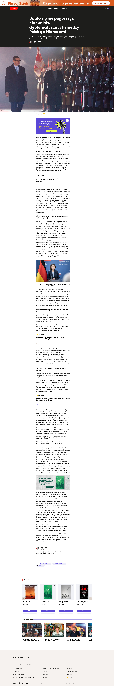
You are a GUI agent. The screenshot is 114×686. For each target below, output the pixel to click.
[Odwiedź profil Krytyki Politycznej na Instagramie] (22, 683)
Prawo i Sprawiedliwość (59, 563)
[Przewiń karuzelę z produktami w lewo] (23, 598)
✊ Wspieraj (69, 677)
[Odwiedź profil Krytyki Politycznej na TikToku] (24, 683)
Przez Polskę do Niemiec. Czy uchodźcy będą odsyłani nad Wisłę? (50, 338)
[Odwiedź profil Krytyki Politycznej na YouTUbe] (27, 683)
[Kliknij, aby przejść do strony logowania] (105, 8)
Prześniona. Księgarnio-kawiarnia (51, 668)
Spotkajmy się (46, 677)
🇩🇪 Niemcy (39, 565)
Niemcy (31, 14)
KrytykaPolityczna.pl (17, 668)
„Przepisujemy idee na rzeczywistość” (22, 665)
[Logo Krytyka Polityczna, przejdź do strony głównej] (57, 8)
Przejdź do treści (7, 3)
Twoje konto (69, 674)
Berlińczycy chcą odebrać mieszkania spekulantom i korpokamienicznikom (53, 399)
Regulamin (69, 668)
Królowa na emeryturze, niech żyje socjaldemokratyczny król (47, 178)
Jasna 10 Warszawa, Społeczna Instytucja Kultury (24, 677)
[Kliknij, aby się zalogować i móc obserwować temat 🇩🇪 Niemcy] (43, 565)
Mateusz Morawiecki (45, 563)
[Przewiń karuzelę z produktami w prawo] (90, 598)
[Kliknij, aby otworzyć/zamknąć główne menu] (2, 8)
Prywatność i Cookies (71, 671)
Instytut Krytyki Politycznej (19, 674)
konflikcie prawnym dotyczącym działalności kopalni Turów (52, 196)
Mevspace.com (65, 683)
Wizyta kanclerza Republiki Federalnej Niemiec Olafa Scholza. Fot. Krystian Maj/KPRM (1, 110)
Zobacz (29, 610)
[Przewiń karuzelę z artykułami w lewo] (23, 634)
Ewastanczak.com (75, 683)
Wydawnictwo (16, 671)
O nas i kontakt (46, 674)
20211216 (43, 568)
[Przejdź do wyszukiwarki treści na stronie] (7, 8)
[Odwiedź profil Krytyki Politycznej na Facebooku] (19, 683)
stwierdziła (45, 253)
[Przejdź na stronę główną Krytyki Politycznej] (22, 657)
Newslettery (46, 671)
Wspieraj (15, 8)
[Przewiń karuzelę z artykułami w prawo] (90, 634)
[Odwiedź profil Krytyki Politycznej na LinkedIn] (29, 683)
